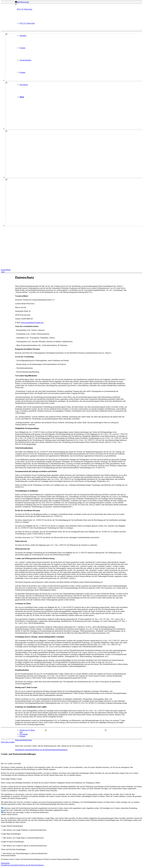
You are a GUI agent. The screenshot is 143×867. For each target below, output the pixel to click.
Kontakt (22, 736)
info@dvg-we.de (23, 2)
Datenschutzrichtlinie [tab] (8, 855)
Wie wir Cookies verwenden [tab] (11, 763)
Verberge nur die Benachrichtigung (45, 750)
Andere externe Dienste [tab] (9, 814)
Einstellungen (62, 750)
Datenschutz (27, 740)
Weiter (8, 270)
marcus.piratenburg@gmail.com (32, 322)
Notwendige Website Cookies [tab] (11, 779)
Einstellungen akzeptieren (24, 750)
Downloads (24, 734)
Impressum (19, 740)
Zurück (3, 270)
